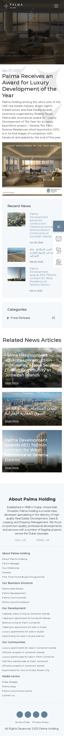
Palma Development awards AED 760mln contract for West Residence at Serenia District (43, 276)
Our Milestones (10, 568)
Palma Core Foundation (16, 602)
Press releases (10, 682)
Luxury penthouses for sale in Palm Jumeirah (28, 656)
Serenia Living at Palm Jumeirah (21, 622)
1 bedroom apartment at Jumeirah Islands (26, 618)
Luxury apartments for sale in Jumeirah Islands (29, 647)
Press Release (20, 318)
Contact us (8, 695)
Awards (6, 572)
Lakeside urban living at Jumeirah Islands (26, 613)
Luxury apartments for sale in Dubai (23, 631)
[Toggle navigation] (56, 5)
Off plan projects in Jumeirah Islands (23, 652)
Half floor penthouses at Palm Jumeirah (25, 661)
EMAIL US (42, 540)
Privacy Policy (40, 722)
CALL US (20, 540)
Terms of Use (22, 722)
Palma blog (9, 686)
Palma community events (17, 691)
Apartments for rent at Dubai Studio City (26, 670)
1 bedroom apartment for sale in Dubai (24, 627)
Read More (12, 383)
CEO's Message (10, 563)
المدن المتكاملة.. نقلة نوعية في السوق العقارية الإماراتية (43, 252)
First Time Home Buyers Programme (23, 577)
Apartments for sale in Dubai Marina (23, 636)
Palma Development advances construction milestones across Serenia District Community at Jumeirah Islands (41, 225)
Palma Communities (14, 597)
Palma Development (14, 593)
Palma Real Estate (12, 588)
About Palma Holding (14, 559)
